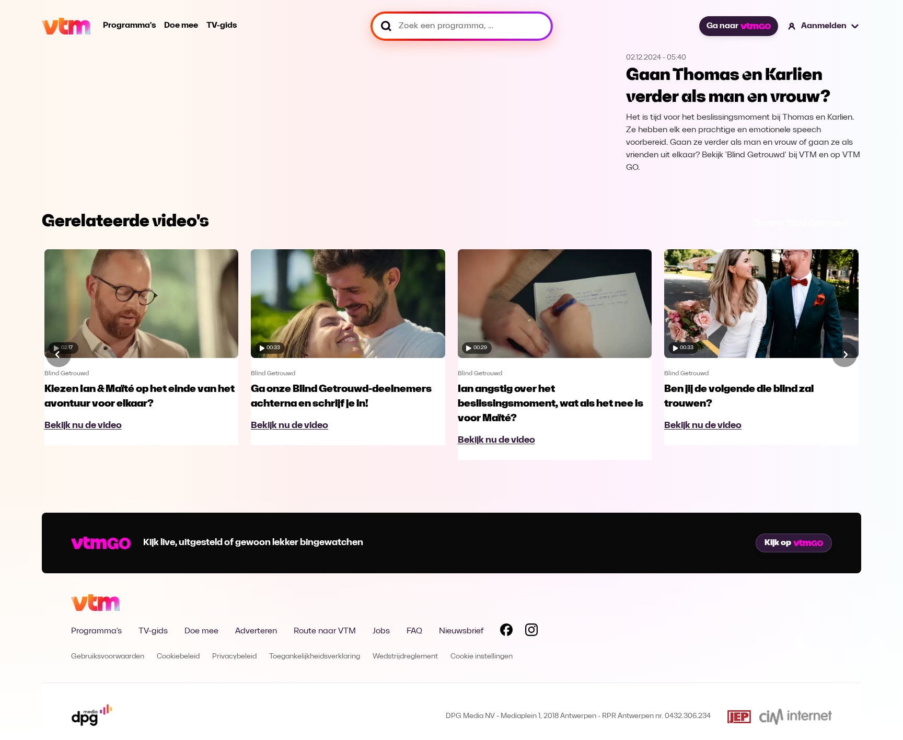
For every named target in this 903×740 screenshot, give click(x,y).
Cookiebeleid (178, 657)
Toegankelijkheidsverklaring (314, 657)
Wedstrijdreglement (405, 657)
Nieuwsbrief (461, 631)
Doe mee (181, 25)
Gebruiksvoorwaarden (107, 657)
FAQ (414, 631)
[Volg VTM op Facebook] (506, 631)
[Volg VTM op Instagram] (531, 631)
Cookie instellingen (481, 657)
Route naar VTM (325, 631)
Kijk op (778, 543)
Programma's (129, 25)
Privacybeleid (234, 657)
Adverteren (256, 631)
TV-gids (221, 25)
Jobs (381, 631)
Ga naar (722, 26)
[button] (823, 26)
